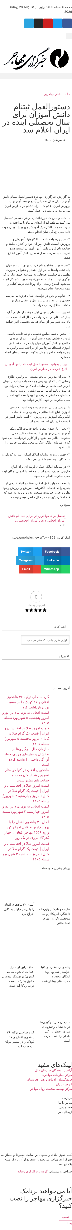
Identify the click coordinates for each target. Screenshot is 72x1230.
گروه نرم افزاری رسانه (33, 1171)
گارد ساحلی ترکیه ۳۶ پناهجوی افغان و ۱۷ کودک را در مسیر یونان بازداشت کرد (28, 702)
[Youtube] (48, 23)
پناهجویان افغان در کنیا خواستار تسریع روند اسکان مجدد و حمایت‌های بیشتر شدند (27, 775)
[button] (69, 36)
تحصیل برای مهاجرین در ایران (46, 516)
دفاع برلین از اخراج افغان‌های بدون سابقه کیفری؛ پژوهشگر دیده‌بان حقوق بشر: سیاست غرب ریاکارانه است (18, 976)
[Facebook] (67, 23)
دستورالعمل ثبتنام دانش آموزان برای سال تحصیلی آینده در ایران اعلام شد (36, 118)
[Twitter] (57, 23)
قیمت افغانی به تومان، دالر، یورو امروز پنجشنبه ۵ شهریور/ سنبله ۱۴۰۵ (25, 717)
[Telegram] (29, 23)
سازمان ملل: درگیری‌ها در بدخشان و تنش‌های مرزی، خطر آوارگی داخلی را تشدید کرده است (55, 1031)
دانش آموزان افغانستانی (30, 520)
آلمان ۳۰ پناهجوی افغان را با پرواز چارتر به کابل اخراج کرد (19, 909)
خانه (67, 94)
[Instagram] (38, 23)
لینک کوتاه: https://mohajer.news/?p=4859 (40, 537)
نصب (65, 1217)
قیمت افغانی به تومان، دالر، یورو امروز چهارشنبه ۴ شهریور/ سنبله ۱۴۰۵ (25, 811)
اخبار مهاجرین (52, 94)
